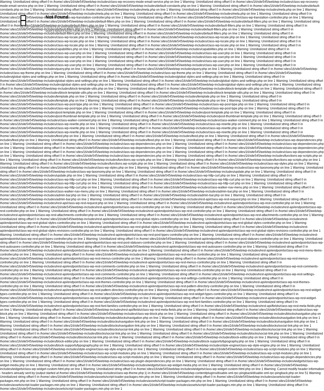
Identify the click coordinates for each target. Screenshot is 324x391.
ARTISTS (37, 27)
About (115, 31)
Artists (79, 31)
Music (69, 31)
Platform (103, 31)
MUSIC (25, 27)
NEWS (23, 23)
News (59, 31)
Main (49, 31)
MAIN (23, 18)
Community (129, 31)
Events (90, 31)
